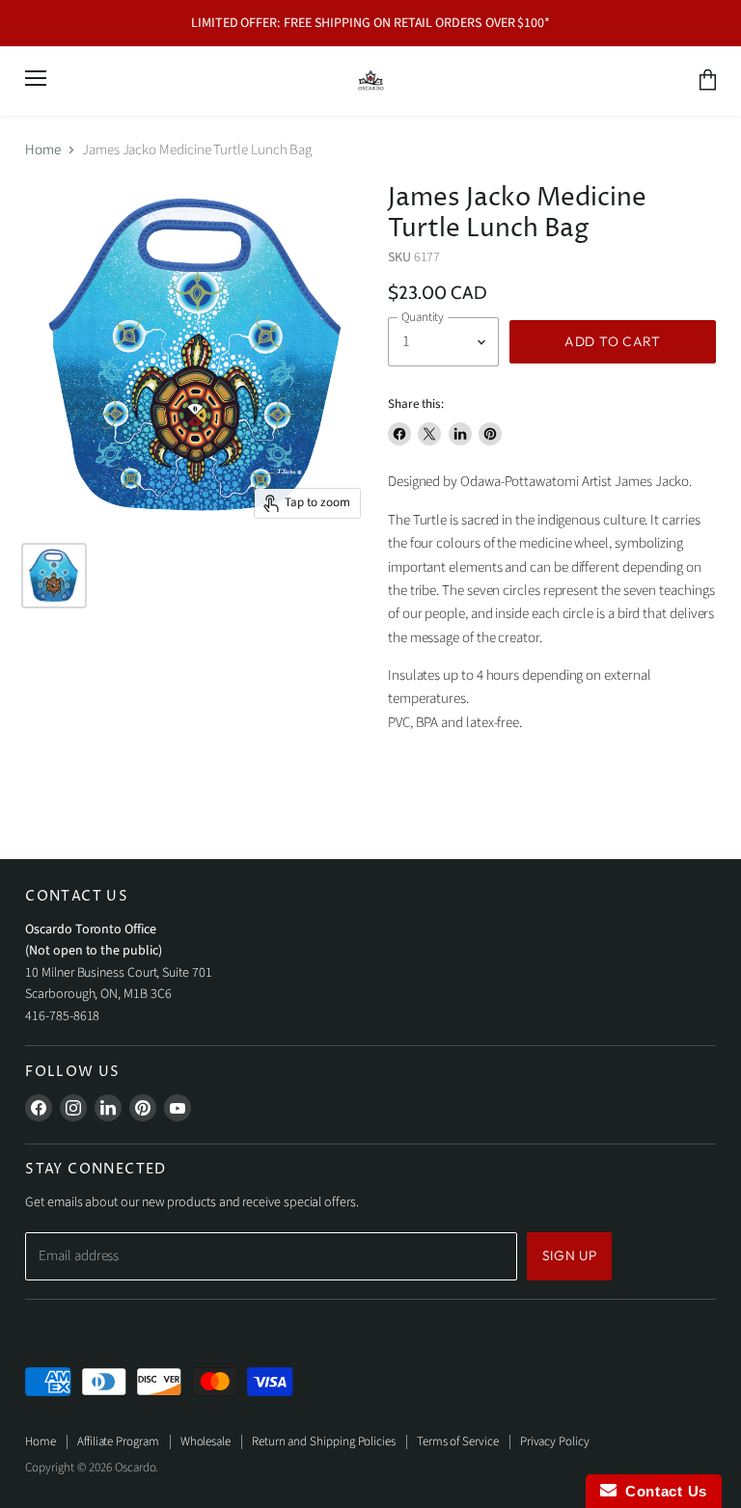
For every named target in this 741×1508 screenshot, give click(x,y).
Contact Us (662, 1491)
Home (43, 150)
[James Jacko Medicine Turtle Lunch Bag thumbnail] (54, 575)
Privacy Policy (555, 1441)
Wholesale (205, 1441)
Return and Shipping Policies (324, 1441)
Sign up (569, 1255)
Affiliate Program (118, 1441)
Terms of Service (458, 1441)
